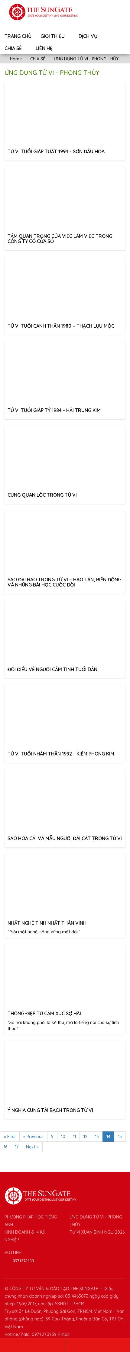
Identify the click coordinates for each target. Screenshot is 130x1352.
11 (74, 1136)
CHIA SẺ (14, 48)
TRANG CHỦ (18, 36)
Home (15, 59)
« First (10, 1136)
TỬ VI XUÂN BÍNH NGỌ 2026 (97, 1232)
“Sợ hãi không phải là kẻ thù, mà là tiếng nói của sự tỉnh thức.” (63, 1020)
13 (97, 1136)
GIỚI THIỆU (53, 36)
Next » (32, 1147)
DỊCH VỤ (89, 36)
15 (120, 1136)
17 (16, 1147)
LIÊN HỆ (44, 48)
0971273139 (23, 1261)
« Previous (33, 1136)
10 (63, 1136)
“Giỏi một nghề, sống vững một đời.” (47, 927)
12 (85, 1136)
